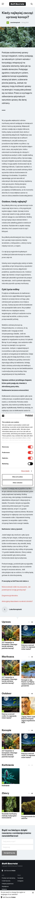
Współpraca (5, 886)
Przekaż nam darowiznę (8, 878)
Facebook (20, 878)
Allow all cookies (17, 477)
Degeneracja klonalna (10, 595)
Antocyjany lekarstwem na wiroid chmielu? (17, 601)
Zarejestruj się (9, 853)
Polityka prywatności (7, 883)
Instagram (20, 881)
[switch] (30, 452)
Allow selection (17, 482)
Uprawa (6, 622)
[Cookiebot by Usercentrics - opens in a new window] (25, 416)
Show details (25, 471)
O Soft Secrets (6, 881)
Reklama (4, 889)
